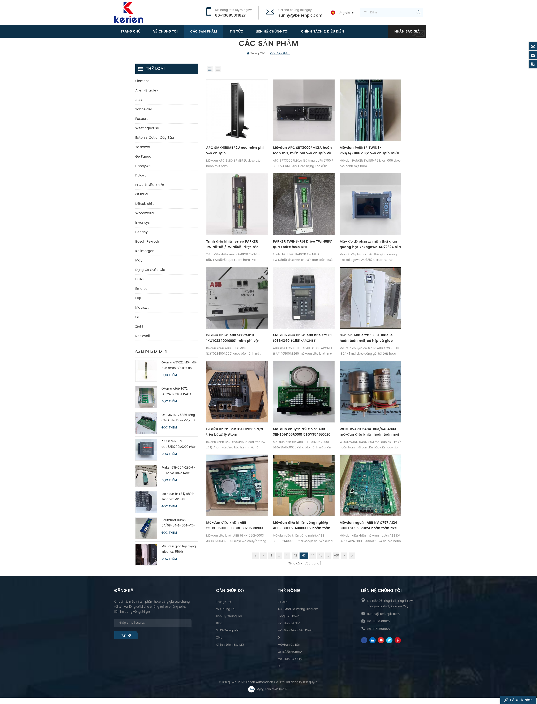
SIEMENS (283, 602)
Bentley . (142, 232)
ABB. (139, 100)
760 (336, 555)
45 (320, 555)
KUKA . (140, 175)
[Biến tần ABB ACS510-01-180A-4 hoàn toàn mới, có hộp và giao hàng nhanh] (370, 298)
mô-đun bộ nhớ (289, 623)
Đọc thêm (169, 375)
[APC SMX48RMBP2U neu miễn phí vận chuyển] (237, 110)
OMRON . (142, 194)
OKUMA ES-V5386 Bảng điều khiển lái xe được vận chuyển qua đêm (179, 418)
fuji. (138, 298)
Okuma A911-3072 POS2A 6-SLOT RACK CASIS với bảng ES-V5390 (179, 391)
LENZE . (140, 279)
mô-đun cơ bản (289, 644)
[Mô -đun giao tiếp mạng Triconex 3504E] (146, 554)
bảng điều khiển (289, 616)
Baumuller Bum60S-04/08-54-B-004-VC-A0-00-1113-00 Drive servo (178, 523)
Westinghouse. (147, 128)
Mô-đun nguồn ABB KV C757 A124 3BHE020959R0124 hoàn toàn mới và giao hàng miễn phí (368, 525)
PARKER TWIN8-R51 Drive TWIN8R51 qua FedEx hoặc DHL (302, 244)
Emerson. (142, 288)
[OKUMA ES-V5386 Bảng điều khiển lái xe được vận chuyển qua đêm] (146, 423)
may (138, 260)
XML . (219, 637)
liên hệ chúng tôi (272, 31)
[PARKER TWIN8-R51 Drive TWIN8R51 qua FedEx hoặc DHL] (304, 204)
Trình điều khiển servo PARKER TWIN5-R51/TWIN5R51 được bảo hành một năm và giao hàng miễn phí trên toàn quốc (236, 244)
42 (295, 555)
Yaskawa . (143, 147)
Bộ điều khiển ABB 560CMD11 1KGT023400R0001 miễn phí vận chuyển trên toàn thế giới (232, 338)
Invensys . (143, 222)
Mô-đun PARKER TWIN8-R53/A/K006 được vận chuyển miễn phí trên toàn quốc (369, 150)
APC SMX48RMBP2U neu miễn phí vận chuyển (235, 150)
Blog (219, 623)
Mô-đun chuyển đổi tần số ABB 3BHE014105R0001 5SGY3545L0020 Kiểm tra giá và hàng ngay (301, 431)
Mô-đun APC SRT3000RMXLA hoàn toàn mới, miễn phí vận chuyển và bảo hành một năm (302, 150)
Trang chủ (131, 31)
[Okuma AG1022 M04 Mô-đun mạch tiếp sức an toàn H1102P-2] (146, 370)
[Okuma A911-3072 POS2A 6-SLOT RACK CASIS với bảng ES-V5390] (146, 397)
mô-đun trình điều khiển (295, 630)
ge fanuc (143, 156)
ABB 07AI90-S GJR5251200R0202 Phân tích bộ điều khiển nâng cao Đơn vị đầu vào (179, 444)
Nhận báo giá (407, 31)
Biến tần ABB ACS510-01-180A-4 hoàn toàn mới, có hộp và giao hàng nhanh (366, 338)
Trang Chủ (223, 602)
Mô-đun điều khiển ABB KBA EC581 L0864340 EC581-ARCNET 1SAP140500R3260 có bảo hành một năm (303, 338)
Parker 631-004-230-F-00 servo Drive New (178, 470)
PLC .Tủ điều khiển (149, 185)
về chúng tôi (165, 31)
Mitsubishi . (144, 203)
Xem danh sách (218, 69)
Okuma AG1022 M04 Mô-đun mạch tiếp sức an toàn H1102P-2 (180, 365)
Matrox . (142, 307)
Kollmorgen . (145, 251)
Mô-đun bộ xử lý (290, 659)
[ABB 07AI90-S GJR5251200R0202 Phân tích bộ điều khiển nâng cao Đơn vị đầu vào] (146, 449)
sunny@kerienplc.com (300, 15)
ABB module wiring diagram (298, 609)
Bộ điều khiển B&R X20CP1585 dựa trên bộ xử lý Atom (234, 431)
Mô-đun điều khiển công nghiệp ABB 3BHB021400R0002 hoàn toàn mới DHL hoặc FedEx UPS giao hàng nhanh (303, 525)
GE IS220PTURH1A (290, 651)
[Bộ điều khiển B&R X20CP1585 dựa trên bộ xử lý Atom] (237, 392)
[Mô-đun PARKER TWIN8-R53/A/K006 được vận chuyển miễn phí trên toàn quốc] (370, 110)
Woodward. (145, 213)
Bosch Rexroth (147, 241)
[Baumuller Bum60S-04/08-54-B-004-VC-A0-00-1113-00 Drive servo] (146, 528)
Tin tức (236, 31)
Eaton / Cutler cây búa (154, 137)
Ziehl (139, 326)
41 (287, 555)
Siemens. (142, 81)
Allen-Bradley (146, 90)
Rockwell (142, 336)
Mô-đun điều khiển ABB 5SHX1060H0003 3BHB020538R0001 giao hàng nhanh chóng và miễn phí (236, 525)
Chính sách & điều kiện (322, 31)
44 (312, 555)
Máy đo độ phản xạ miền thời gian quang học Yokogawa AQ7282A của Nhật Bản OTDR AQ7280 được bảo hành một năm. (370, 244)
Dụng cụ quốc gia (150, 270)
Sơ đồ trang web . (229, 630)
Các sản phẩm (203, 31)
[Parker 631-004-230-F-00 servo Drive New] (146, 476)
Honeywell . (144, 166)
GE (137, 317)
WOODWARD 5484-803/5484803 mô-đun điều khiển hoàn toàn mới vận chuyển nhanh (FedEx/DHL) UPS (369, 431)
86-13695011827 (230, 15)
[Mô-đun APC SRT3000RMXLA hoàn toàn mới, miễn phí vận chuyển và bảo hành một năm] (304, 110)
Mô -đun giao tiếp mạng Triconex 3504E (179, 549)
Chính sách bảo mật (230, 644)
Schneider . (144, 109)
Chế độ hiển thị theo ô (210, 69)
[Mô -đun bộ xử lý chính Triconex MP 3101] (146, 502)
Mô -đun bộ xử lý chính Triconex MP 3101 (178, 496)
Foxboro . (142, 118)
